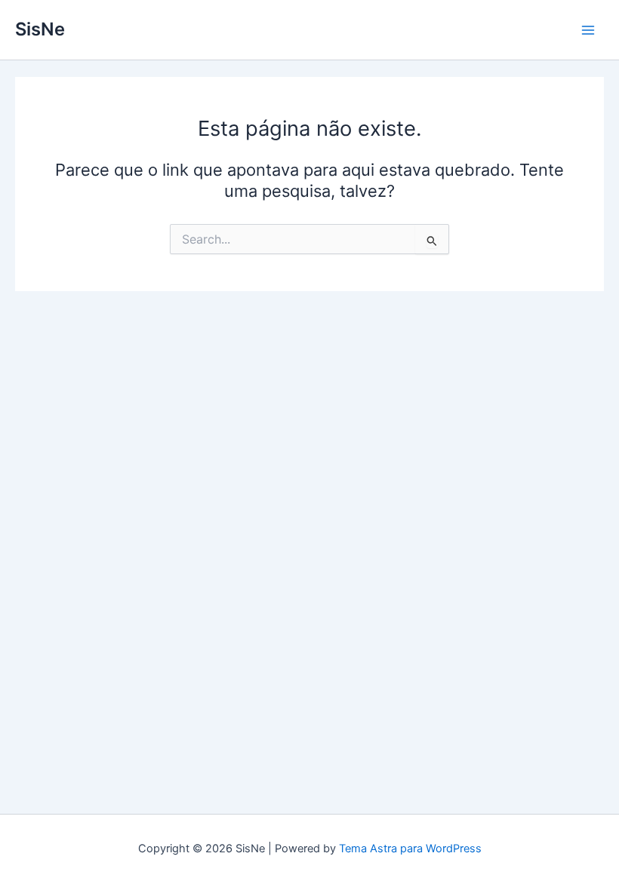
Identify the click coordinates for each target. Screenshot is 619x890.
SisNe (40, 29)
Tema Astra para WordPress (410, 848)
